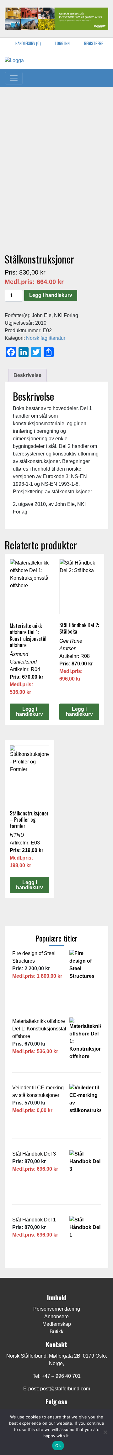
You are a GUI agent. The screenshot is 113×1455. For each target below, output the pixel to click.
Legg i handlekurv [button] (29, 711)
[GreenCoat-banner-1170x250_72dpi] (56, 18)
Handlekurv (27, 43)
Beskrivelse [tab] (27, 375)
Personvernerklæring (56, 1309)
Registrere (93, 43)
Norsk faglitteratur (45, 338)
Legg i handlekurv (50, 295)
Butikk (56, 1331)
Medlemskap (56, 1324)
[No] (105, 1432)
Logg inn (62, 43)
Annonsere (56, 1316)
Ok (58, 1445)
